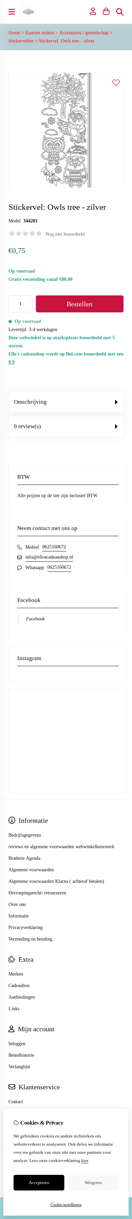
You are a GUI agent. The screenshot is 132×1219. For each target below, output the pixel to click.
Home (14, 32)
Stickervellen (21, 40)
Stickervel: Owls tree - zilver (66, 40)
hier (84, 1160)
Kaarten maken (39, 32)
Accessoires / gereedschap (83, 32)
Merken (15, 974)
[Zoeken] (120, 12)
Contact (15, 1101)
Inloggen (16, 1043)
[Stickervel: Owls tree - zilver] (66, 186)
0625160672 (54, 546)
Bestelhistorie (21, 1055)
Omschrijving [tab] (30, 402)
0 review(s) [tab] (27, 426)
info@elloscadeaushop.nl (49, 557)
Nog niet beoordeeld (65, 234)
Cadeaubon (18, 985)
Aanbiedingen (21, 997)
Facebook (35, 618)
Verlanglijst (19, 1066)
